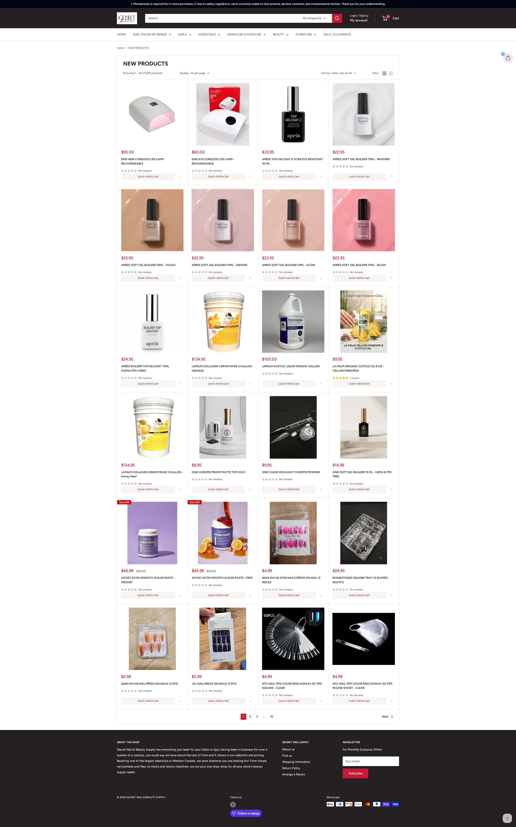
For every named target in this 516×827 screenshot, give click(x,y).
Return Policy (291, 768)
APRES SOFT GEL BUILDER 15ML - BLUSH (359, 265)
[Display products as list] (391, 73)
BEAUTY (278, 34)
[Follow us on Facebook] (233, 804)
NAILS (182, 34)
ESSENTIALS (207, 34)
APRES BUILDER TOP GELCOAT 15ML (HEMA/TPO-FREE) (145, 368)
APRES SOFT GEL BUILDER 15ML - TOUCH (148, 265)
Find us (287, 755)
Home (120, 47)
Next (385, 716)
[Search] (337, 18)
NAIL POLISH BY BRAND (150, 34)
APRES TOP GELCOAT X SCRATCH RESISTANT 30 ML (292, 161)
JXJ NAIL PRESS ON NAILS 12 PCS (214, 683)
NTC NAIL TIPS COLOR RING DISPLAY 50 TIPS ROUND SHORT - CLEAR (362, 686)
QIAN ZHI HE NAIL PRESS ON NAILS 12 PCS (149, 683)
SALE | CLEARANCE (337, 34)
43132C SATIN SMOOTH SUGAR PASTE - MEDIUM (148, 580)
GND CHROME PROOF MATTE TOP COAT (219, 472)
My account (358, 20)
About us (288, 749)
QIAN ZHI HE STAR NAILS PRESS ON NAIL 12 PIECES (291, 580)
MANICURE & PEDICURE (244, 34)
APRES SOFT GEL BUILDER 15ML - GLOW (288, 265)
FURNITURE (304, 34)
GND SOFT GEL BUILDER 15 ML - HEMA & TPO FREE (362, 474)
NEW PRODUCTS (138, 47)
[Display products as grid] (384, 73)
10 (271, 716)
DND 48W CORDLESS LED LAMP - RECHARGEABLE (143, 161)
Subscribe (355, 773)
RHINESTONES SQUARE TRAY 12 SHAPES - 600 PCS (361, 580)
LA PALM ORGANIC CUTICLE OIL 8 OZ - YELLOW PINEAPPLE (358, 368)
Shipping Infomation (296, 762)
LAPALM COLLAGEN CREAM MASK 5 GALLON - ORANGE (223, 368)
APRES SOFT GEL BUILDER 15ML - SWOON (219, 265)
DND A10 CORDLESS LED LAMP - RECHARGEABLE (213, 161)
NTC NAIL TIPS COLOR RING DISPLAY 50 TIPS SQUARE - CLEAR (292, 686)
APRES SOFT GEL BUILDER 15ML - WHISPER (361, 159)
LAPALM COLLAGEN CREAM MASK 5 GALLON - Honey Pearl (152, 474)
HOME (121, 34)
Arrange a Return (293, 774)
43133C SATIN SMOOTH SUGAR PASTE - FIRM (222, 578)
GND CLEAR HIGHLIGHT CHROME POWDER (291, 472)
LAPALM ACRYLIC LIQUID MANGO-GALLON (291, 366)
